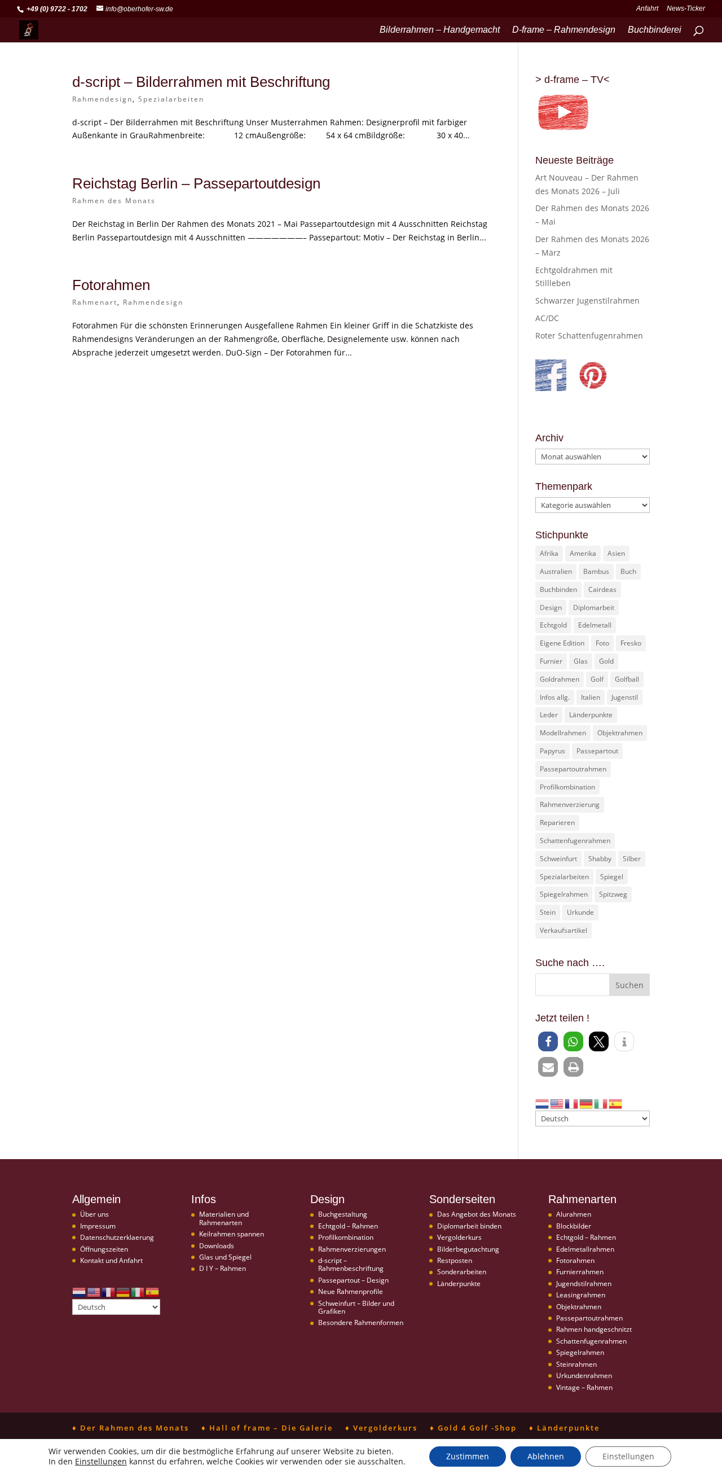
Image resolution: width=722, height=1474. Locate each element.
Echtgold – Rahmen (348, 1226)
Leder (549, 715)
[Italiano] (601, 1103)
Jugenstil (624, 697)
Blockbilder (573, 1226)
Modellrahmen (563, 733)
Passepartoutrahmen (573, 769)
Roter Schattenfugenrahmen (589, 335)
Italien (590, 697)
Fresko (630, 643)
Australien (556, 571)
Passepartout (597, 751)
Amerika (583, 553)
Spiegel (611, 876)
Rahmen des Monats (114, 200)
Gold (606, 661)
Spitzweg (613, 894)
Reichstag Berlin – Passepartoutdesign (196, 183)
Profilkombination (567, 787)
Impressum (98, 1226)
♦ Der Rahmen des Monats (130, 1428)
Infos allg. (555, 697)
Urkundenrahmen (584, 1375)
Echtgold (553, 625)
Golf (597, 679)
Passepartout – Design (353, 1280)
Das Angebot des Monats (476, 1214)
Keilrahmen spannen (231, 1234)
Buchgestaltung (342, 1214)
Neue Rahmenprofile (350, 1291)
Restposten (454, 1260)
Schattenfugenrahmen (575, 840)
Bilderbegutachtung (468, 1249)
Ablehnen (545, 1456)
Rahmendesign (102, 99)
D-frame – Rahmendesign (563, 30)
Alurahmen (573, 1214)
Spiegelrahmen (564, 894)
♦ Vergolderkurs (381, 1428)
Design (551, 607)
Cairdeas (602, 589)
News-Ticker (686, 8)
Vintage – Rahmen (584, 1387)
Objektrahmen (619, 733)
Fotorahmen (111, 285)
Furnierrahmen (580, 1271)
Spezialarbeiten (171, 99)
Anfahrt (647, 8)
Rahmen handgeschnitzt (594, 1329)
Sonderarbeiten (461, 1271)
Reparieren (557, 822)
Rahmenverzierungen (352, 1249)
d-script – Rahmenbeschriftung (351, 1264)
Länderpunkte (591, 715)
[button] (548, 1041)
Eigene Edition (562, 643)
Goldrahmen (559, 679)
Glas (581, 661)
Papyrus (552, 751)
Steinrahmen (576, 1364)
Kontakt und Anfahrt (111, 1260)
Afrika (549, 553)
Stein (548, 912)
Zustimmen (467, 1456)
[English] (557, 1103)
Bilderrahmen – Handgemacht (440, 30)
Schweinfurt (558, 858)
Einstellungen (101, 1462)
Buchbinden (558, 589)
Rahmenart (94, 302)
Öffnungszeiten (104, 1249)
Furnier (551, 661)
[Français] (572, 1103)
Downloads (216, 1246)
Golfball (627, 679)
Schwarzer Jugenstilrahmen (587, 300)
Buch (628, 571)
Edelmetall (594, 625)
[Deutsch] (586, 1103)
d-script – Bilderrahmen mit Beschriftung (201, 81)
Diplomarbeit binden (469, 1226)
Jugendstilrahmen (583, 1283)
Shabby (599, 858)
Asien (616, 553)
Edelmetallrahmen (585, 1249)
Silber (632, 858)
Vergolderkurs (459, 1237)
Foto (602, 643)
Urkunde (580, 912)
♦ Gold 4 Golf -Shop (473, 1428)
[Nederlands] (542, 1103)
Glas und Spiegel (225, 1257)
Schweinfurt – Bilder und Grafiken (356, 1307)
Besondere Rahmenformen (360, 1322)
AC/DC (547, 318)
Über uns (94, 1214)
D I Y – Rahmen (222, 1268)
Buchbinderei (654, 30)
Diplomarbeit (593, 607)
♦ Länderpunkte (564, 1428)
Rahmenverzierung (570, 804)
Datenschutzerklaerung (117, 1237)
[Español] (616, 1103)
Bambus (596, 571)
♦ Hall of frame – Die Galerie (267, 1428)
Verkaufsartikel (563, 930)
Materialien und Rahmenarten (224, 1218)
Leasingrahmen (580, 1295)
